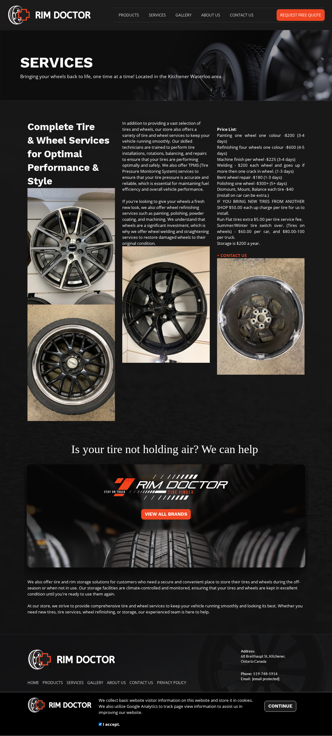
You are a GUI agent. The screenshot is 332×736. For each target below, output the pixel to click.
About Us (210, 15)
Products (129, 15)
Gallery (183, 15)
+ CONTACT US (232, 255)
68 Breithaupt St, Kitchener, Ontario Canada (263, 658)
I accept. (111, 724)
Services (157, 15)
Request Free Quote (300, 15)
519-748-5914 (265, 674)
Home (33, 682)
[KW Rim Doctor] (49, 15)
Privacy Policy (171, 682)
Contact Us (241, 15)
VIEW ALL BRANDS (166, 514)
